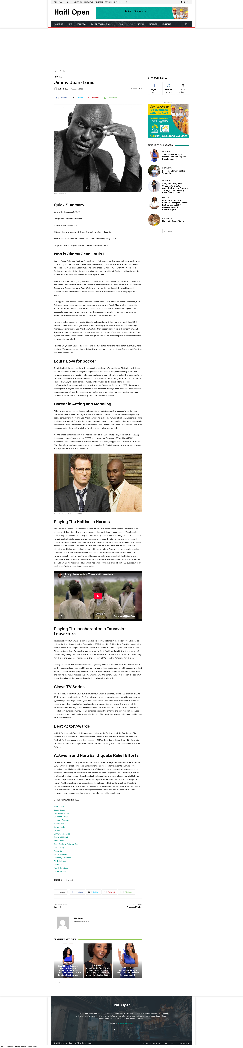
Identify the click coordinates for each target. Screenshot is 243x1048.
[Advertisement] (121, 47)
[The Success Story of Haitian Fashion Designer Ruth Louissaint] (127, 960)
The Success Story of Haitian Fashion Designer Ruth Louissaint (127, 972)
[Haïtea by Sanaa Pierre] (154, 220)
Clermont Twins (61, 817)
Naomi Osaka (59, 806)
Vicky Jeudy (59, 847)
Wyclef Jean (59, 823)
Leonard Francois (61, 820)
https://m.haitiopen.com (82, 921)
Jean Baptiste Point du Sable (66, 844)
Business (165, 197)
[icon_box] (123, 2)
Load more (168, 231)
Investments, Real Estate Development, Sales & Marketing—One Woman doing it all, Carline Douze (98, 971)
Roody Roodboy (61, 868)
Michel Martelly (60, 854)
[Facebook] (181, 2)
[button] (186, 24)
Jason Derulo (59, 810)
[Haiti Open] (56, 89)
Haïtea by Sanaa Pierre (173, 221)
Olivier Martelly (60, 871)
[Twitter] (187, 2)
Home (56, 71)
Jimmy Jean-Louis (62, 834)
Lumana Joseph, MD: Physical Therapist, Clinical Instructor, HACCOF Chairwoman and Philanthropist (175, 205)
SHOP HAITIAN (167, 168)
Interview (68, 963)
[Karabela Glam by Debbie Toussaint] (154, 171)
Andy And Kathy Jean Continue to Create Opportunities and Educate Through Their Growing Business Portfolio (175, 188)
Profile (62, 71)
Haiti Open (64, 89)
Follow (169, 84)
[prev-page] (55, 982)
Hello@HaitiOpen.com (126, 1023)
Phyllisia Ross (60, 861)
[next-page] (59, 982)
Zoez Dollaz (59, 841)
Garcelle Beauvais (61, 813)
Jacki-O (57, 830)
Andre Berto (59, 851)
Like (154, 84)
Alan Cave (58, 864)
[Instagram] (184, 2)
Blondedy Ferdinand (62, 858)
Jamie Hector (60, 827)
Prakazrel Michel (61, 837)
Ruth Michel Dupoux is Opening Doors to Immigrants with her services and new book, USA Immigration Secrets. (68, 970)
